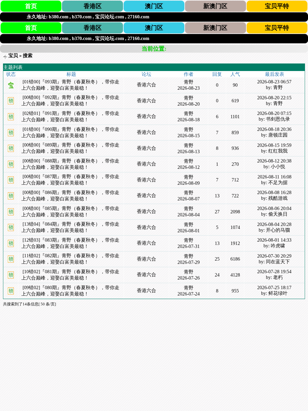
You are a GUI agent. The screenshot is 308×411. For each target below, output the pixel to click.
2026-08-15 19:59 (274, 145)
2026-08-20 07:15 (274, 113)
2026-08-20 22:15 (274, 97)
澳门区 (154, 6)
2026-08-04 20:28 (274, 224)
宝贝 (13, 55)
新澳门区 (215, 6)
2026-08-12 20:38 (274, 160)
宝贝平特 (277, 6)
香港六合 (146, 84)
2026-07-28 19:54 (274, 271)
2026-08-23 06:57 (274, 81)
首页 (31, 6)
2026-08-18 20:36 (274, 129)
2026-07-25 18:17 (274, 287)
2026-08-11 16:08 (274, 176)
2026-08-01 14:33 (274, 240)
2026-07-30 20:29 (274, 255)
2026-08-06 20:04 (274, 208)
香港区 (93, 6)
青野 (188, 82)
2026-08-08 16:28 (274, 192)
